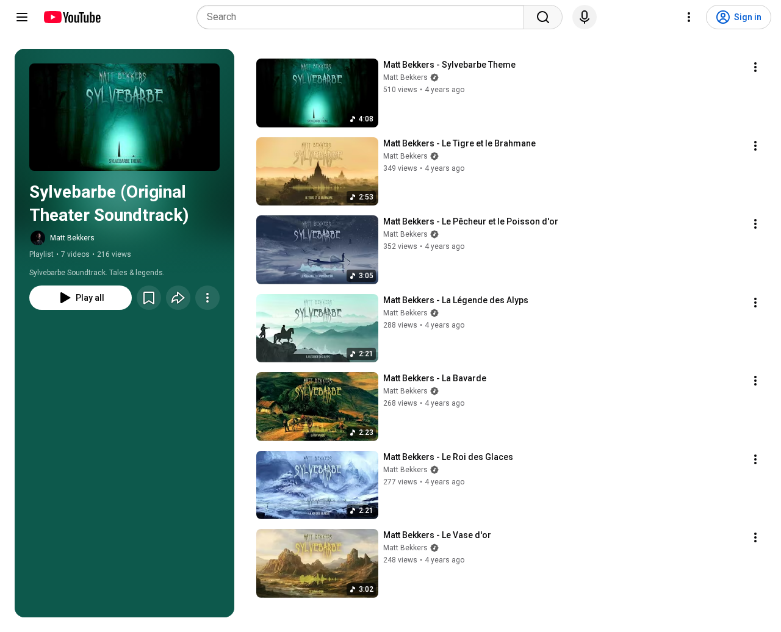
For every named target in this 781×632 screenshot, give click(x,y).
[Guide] (22, 17)
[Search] (543, 17)
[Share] (178, 297)
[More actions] (207, 297)
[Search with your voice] (584, 17)
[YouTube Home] (71, 17)
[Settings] (689, 17)
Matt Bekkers (72, 238)
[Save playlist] (149, 297)
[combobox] (364, 17)
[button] (124, 117)
